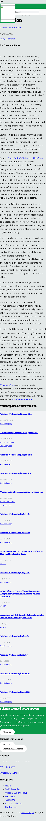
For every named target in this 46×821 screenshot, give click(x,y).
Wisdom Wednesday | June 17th (15, 673)
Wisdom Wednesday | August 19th (16, 414)
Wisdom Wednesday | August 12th (16, 454)
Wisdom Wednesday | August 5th (15, 473)
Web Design (27, 812)
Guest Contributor (7, 442)
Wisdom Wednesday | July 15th (15, 572)
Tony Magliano (7, 39)
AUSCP (3, 564)
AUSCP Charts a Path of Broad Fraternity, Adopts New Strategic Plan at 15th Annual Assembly (20, 594)
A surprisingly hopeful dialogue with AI (19, 432)
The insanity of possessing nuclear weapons (21, 492)
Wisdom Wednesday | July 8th (14, 636)
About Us (10, 800)
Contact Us (10, 807)
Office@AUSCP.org (10, 773)
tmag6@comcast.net (22, 399)
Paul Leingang (6, 424)
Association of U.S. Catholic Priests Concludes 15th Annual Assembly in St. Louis (22, 616)
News (8, 786)
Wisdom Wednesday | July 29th (15, 514)
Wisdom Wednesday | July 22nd (15, 532)
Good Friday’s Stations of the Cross (25, 158)
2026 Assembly (12, 789)
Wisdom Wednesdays (16, 793)
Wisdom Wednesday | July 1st (14, 654)
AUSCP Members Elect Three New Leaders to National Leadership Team (21, 552)
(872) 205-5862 (7, 767)
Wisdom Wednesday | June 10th (15, 692)
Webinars (10, 796)
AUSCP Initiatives (13, 803)
